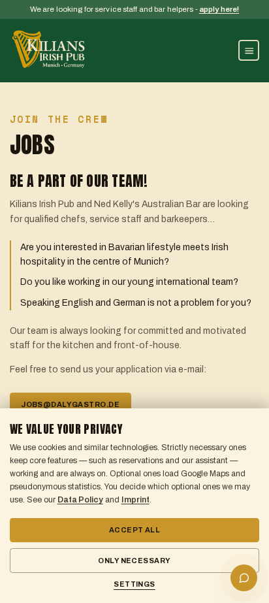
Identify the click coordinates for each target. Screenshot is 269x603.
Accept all (134, 530)
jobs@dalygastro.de (70, 404)
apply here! (219, 9)
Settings (134, 584)
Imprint (135, 499)
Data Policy (80, 499)
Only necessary (134, 560)
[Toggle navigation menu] (248, 50)
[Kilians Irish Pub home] (49, 50)
